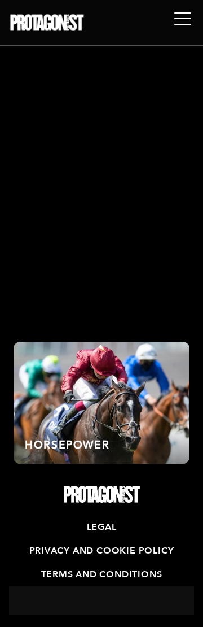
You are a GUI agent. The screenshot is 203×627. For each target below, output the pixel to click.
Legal (102, 527)
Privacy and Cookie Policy (101, 551)
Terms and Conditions (101, 574)
